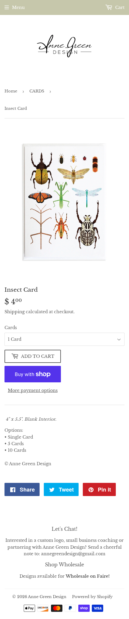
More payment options (33, 390)
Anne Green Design (47, 596)
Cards (10, 327)
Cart (119, 7)
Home (10, 91)
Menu (18, 7)
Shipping (14, 311)
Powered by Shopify (92, 596)
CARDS (36, 91)
